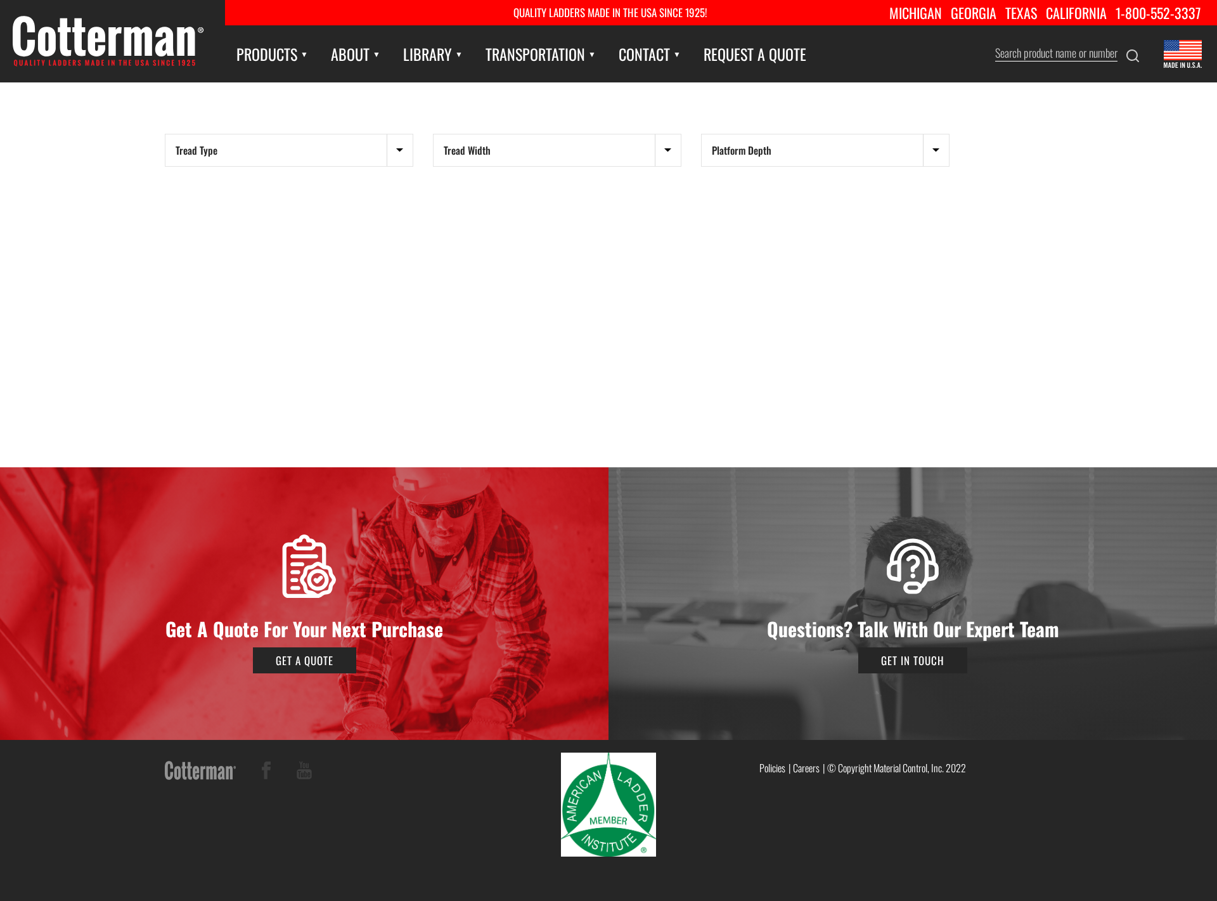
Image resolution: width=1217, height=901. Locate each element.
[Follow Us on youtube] (304, 773)
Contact (644, 53)
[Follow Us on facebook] (266, 773)
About (350, 53)
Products (266, 53)
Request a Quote (755, 53)
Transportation (535, 53)
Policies (772, 767)
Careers (806, 767)
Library (427, 53)
